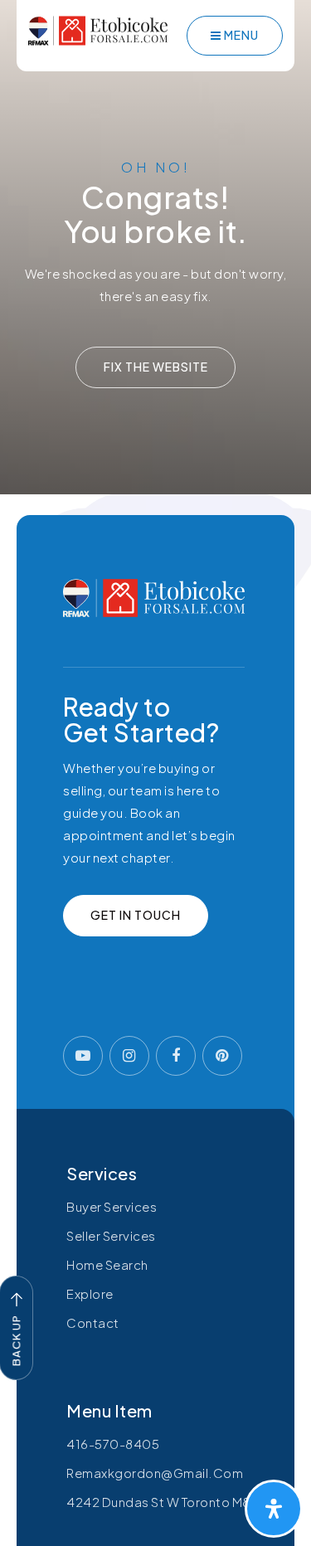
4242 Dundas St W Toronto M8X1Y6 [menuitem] (172, 1502)
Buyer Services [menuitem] (111, 1206)
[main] (155, 247)
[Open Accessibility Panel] (274, 1509)
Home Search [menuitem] (107, 1264)
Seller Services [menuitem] (111, 1235)
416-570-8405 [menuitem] (112, 1443)
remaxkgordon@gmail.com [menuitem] (154, 1472)
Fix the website (156, 366)
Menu (240, 34)
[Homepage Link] (98, 28)
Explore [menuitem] (90, 1293)
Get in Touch (135, 914)
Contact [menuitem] (92, 1322)
